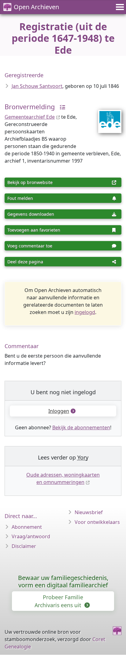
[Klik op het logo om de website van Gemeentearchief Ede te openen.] (106, 117)
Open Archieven (36, 7)
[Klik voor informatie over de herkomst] (61, 106)
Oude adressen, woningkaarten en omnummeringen (63, 478)
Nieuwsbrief (89, 512)
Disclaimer (24, 546)
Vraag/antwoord (31, 536)
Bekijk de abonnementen (81, 427)
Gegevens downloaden (30, 214)
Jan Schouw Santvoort (37, 86)
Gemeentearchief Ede (30, 117)
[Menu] (119, 7)
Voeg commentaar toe (29, 246)
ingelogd (85, 312)
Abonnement (27, 527)
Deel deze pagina (25, 262)
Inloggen (58, 411)
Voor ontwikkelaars (97, 522)
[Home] (117, 630)
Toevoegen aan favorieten (33, 230)
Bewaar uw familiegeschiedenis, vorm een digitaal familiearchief (63, 581)
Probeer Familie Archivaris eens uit (59, 601)
